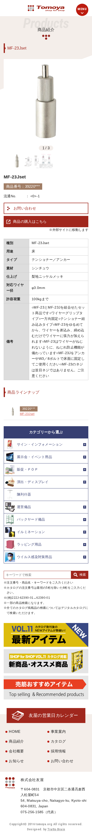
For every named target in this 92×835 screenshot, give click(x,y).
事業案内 (58, 731)
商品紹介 (16, 741)
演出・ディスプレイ (33, 482)
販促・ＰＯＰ (27, 469)
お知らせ (16, 761)
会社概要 (16, 751)
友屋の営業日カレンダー (53, 715)
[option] (46, 101)
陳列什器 (24, 494)
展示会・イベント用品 (34, 457)
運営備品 (24, 507)
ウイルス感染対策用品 (34, 557)
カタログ (58, 741)
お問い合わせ (24, 208)
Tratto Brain (56, 829)
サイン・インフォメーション (40, 444)
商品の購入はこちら (30, 221)
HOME (14, 731)
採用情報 (58, 751)
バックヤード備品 (31, 519)
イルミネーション (31, 532)
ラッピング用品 (29, 544)
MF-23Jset (27, 414)
